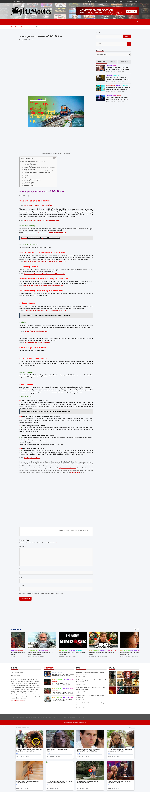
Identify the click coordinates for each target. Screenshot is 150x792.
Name (21, 569)
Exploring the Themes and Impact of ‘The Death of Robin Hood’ (27, 653)
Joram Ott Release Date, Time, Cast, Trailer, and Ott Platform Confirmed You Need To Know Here (118, 69)
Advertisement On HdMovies (132, 1)
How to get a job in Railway (31, 166)
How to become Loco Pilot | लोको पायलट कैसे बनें (38, 205)
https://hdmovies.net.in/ (17, 700)
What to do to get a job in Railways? (32, 179)
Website (21, 585)
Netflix (119, 95)
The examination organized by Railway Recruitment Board (37, 172)
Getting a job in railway (31, 164)
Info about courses (30, 182)
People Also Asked (29, 185)
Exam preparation (28, 183)
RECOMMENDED (16, 629)
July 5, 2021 (24, 40)
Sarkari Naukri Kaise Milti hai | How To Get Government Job (43, 285)
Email (21, 577)
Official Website (75, 472)
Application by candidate (30, 169)
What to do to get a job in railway (31, 162)
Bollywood (59, 22)
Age (25, 177)
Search (98, 32)
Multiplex (100, 650)
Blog (16, 650)
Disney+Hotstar (110, 85)
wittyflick (81, 717)
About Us (87, 1)
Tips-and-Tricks (24, 33)
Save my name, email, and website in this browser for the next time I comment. (43, 593)
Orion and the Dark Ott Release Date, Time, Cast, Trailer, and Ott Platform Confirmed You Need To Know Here (117, 99)
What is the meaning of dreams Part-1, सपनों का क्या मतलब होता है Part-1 (45, 233)
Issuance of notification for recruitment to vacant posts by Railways (39, 167)
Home (14, 22)
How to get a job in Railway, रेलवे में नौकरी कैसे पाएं (33, 161)
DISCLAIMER (94, 1)
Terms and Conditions (119, 1)
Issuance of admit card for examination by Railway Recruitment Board (40, 170)
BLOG (20, 22)
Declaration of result (29, 174)
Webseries (69, 22)
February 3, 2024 (111, 81)
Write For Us (109, 1)
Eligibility (26, 175)
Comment (22, 546)
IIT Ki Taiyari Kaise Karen (32, 458)
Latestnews (39, 22)
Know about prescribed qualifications (32, 180)
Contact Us (101, 1)
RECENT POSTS (49, 668)
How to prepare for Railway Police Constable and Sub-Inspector (44, 274)
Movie (114, 65)
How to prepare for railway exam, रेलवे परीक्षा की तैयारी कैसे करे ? (42, 220)
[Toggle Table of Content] (53, 158)
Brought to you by (57, 672)
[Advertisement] (56, 55)
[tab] (101, 62)
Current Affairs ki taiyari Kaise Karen (36, 331)
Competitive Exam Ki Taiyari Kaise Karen (37, 342)
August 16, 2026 (20, 656)
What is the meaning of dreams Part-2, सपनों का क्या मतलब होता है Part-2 (45, 261)
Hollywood (49, 22)
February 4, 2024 (111, 71)
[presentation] (135, 629)
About (77, 22)
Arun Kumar (32, 40)
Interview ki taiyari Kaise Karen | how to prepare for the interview (46, 310)
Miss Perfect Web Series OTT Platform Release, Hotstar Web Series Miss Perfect (118, 89)
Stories (29, 22)
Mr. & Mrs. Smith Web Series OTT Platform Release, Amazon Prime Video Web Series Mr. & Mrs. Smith (118, 79)
